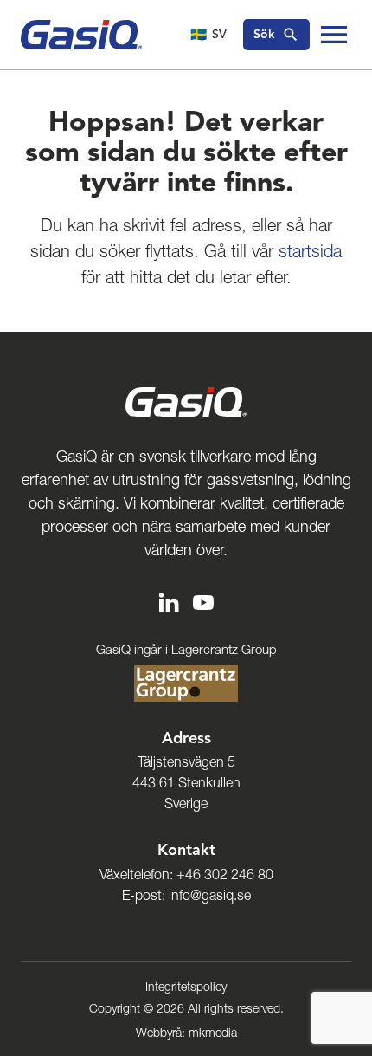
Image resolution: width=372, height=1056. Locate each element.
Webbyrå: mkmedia (186, 1032)
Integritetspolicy (186, 986)
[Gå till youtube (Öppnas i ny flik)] (203, 600)
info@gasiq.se (210, 895)
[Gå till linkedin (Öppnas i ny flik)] (168, 600)
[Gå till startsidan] (81, 35)
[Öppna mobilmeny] (334, 34)
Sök (264, 34)
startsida (310, 251)
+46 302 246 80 (224, 874)
